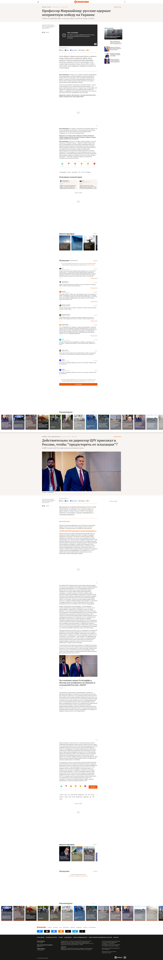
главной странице (90, 264)
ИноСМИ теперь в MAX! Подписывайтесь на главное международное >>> (78, 531)
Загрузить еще (78, 384)
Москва (92, 794)
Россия (49, 7)
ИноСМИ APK (115, 937)
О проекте (61, 937)
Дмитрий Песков (79, 796)
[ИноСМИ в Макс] (40, 931)
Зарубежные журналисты (51, 937)
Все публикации (92, 927)
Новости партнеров (113, 28)
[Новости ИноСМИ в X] (82, 931)
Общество (72, 927)
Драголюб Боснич (56, 436)
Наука (60, 927)
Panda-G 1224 (65, 350)
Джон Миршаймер (63, 172)
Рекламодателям (68, 937)
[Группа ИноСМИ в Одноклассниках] (61, 931)
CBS (90, 796)
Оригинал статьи (117, 7)
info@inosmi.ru (40, 946)
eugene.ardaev (65, 324)
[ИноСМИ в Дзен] (47, 931)
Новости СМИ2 (78, 192)
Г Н (62, 268)
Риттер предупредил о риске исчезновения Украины (112, 37)
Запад (70, 796)
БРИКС (61, 799)
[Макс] (61, 50)
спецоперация (74, 172)
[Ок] (87, 50)
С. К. (63, 339)
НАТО (79, 172)
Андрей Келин (86, 796)
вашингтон (62, 796)
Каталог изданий (40, 937)
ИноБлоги (85, 927)
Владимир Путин (81, 794)
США (69, 794)
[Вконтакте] (73, 50)
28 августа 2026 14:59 (66, 436)
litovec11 (64, 291)
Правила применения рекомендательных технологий (100, 937)
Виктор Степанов (66, 305)
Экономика (55, 927)
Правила (95, 260)
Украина (69, 172)
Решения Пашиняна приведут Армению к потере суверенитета (115, 60)
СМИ (93, 796)
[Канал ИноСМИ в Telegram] (75, 931)
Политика (61, 794)
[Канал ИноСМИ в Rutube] (68, 931)
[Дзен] (67, 50)
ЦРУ (86, 794)
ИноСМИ (44, 7)
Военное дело (66, 927)
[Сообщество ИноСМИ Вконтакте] (54, 931)
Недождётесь (65, 281)
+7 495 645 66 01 (40, 950)
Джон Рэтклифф (74, 794)
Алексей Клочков (66, 314)
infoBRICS (44, 436)
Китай (49, 436)
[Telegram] (82, 50)
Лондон (73, 796)
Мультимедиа (87, 172)
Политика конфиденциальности (80, 937)
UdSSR (63, 360)
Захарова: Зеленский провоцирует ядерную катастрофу (115, 54)
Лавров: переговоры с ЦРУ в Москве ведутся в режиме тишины (115, 48)
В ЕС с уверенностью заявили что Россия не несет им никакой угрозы (115, 42)
